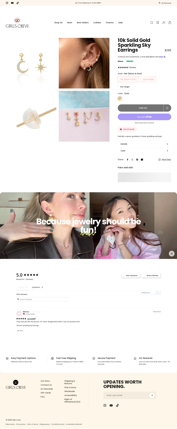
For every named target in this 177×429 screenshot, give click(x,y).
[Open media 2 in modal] (84, 63)
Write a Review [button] (152, 275)
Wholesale (69, 391)
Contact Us (46, 385)
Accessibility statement (74, 424)
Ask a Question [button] (131, 275)
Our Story (45, 381)
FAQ (42, 397)
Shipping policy (45, 424)
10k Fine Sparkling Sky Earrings (27, 325)
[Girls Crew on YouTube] (111, 405)
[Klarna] (120, 61)
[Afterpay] (130, 61)
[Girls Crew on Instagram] (104, 405)
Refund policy (10, 424)
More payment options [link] (144, 123)
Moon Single (148, 79)
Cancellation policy (57, 424)
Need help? (166, 160)
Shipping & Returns (69, 382)
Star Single (124, 87)
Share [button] (21, 331)
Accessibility (70, 395)
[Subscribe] (152, 395)
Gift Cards (46, 393)
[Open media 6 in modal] (84, 116)
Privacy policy (21, 424)
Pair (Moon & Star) (128, 79)
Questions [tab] (36, 287)
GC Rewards (166, 3)
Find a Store (70, 387)
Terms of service (32, 424)
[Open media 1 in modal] (31, 63)
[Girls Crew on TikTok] (117, 405)
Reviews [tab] (20, 287)
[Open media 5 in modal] (31, 116)
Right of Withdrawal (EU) (72, 400)
